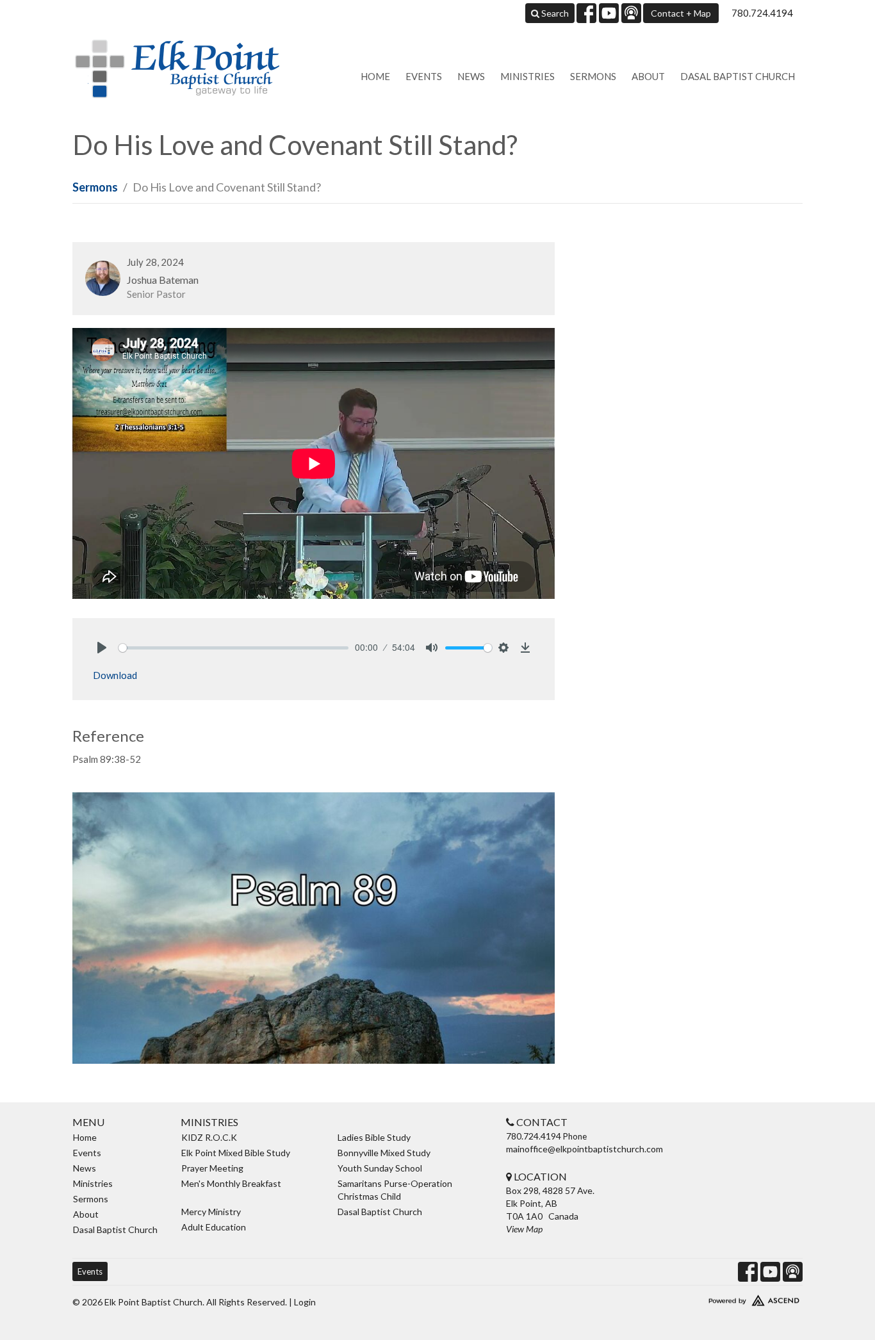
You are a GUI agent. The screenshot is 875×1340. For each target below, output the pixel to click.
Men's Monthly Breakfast (231, 1183)
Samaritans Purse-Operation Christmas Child (395, 1190)
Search (554, 13)
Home (375, 76)
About (648, 76)
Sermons (593, 76)
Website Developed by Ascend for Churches (716, 1298)
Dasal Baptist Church (737, 76)
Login (305, 1301)
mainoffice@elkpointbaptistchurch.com (584, 1148)
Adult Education (213, 1227)
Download (115, 675)
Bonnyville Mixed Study (384, 1152)
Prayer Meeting (212, 1168)
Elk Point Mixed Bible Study (235, 1152)
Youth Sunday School (380, 1168)
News (471, 76)
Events (423, 76)
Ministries (527, 76)
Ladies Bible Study (374, 1137)
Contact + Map (681, 13)
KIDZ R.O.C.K (209, 1137)
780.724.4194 (762, 13)
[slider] (233, 648)
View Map (524, 1228)
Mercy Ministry (211, 1211)
